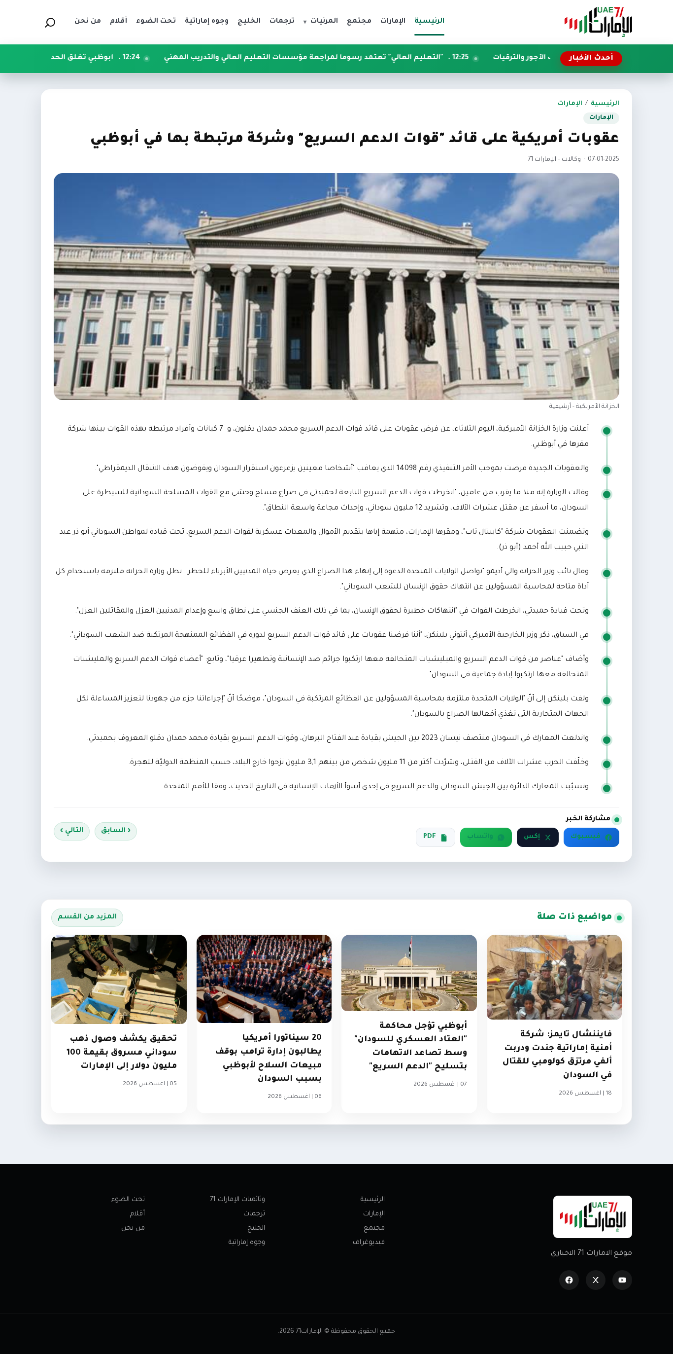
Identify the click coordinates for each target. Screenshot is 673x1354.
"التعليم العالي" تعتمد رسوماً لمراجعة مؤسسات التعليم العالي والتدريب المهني (375, 58)
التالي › (71, 831)
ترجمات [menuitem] (282, 22)
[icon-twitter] (596, 1280)
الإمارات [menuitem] (392, 22)
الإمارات (570, 104)
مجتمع (374, 1228)
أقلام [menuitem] (118, 22)
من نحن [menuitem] (87, 22)
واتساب (480, 837)
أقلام (137, 1214)
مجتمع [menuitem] (359, 22)
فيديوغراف (369, 1242)
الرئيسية (605, 104)
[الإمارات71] (598, 22)
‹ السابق (116, 831)
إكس (532, 837)
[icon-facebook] (569, 1280)
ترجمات (254, 1214)
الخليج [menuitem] (249, 22)
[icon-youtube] (622, 1280)
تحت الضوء (128, 1200)
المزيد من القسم (87, 917)
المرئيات (320, 22)
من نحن (133, 1228)
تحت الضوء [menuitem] (156, 22)
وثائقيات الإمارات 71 (237, 1200)
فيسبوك (586, 837)
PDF (429, 837)
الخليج (256, 1228)
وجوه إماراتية (247, 1242)
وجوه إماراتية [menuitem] (207, 22)
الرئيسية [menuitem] (429, 22)
